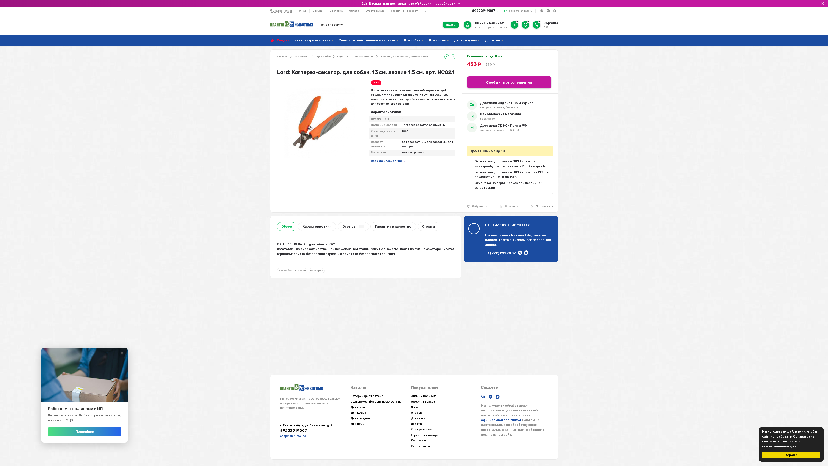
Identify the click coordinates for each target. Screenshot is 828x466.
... (425, 10)
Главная (282, 56)
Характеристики (317, 226)
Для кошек (437, 40)
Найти (451, 25)
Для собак (412, 40)
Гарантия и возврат (404, 10)
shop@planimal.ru (520, 10)
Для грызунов (465, 40)
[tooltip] (446, 56)
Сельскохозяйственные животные (367, 40)
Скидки (283, 40)
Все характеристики (386, 160)
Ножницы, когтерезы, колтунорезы (405, 56)
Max (514, 235)
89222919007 (483, 11)
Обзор (286, 226)
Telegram (531, 235)
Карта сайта (420, 446)
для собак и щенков (292, 270)
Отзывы (318, 10)
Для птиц (492, 40)
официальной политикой (501, 420)
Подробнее (84, 432)
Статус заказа (374, 10)
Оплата (354, 10)
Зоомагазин (302, 56)
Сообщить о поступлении (509, 82)
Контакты (418, 440)
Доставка (336, 10)
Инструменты (364, 56)
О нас (302, 10)
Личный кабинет (423, 396)
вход (478, 27)
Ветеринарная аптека (312, 40)
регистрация (497, 27)
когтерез (316, 270)
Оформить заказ (423, 401)
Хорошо (791, 455)
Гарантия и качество (393, 226)
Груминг (342, 56)
